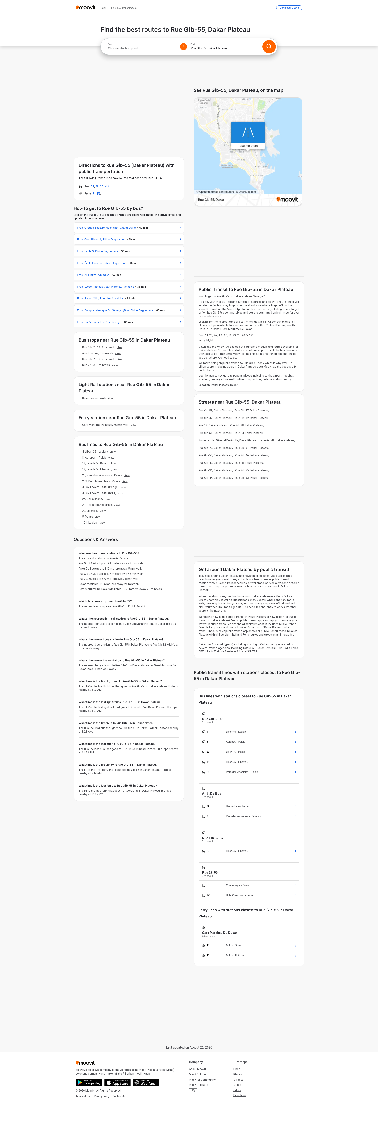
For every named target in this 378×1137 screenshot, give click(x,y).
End (192, 44)
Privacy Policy (101, 1096)
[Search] (269, 46)
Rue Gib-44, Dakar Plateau (215, 477)
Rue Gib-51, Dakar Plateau (215, 433)
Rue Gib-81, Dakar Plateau (251, 447)
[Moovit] (85, 7)
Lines (236, 1069)
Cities (237, 1090)
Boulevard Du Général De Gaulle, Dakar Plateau (228, 440)
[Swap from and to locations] (183, 46)
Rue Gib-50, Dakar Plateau (215, 455)
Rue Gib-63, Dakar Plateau (251, 477)
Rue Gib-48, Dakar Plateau (277, 440)
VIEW (119, 347)
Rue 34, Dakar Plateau (249, 433)
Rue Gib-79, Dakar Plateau (215, 447)
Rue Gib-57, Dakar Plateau (251, 410)
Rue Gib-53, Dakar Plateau (215, 410)
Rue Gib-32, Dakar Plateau (251, 418)
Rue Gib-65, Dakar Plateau (251, 470)
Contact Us (119, 1096)
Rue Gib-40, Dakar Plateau (215, 462)
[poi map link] (248, 152)
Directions (239, 1095)
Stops (237, 1084)
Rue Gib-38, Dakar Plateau (246, 425)
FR (193, 1090)
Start (110, 44)
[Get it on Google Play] (89, 1082)
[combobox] (142, 48)
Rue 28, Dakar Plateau (249, 462)
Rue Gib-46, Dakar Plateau (251, 455)
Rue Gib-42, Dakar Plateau (215, 418)
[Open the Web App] (146, 1082)
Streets (238, 1079)
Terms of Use (83, 1096)
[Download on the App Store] (117, 1082)
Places (237, 1074)
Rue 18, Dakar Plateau (213, 425)
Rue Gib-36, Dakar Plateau (215, 470)
